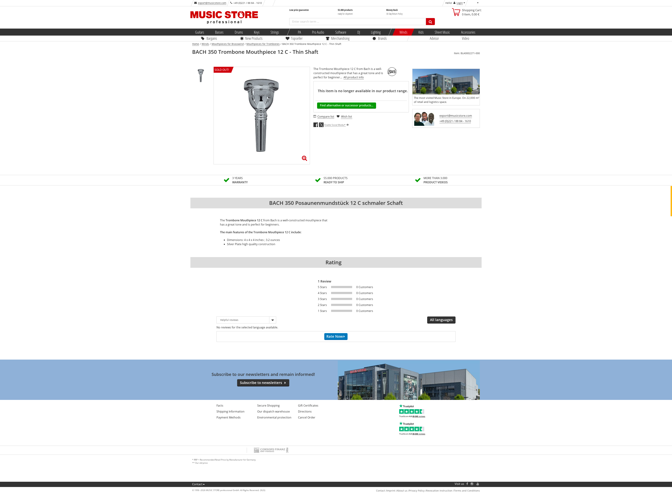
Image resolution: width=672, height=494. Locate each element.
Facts (219, 405)
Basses (219, 32)
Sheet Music (442, 32)
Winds (403, 32)
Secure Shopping (268, 405)
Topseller (297, 38)
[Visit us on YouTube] (478, 484)
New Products (253, 38)
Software (340, 32)
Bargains (211, 38)
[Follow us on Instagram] (472, 484)
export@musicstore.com (212, 3)
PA (299, 32)
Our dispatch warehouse (273, 411)
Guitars (199, 32)
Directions (305, 411)
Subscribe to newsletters (261, 382)
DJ (358, 32)
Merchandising (340, 38)
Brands (382, 38)
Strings (275, 32)
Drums (238, 32)
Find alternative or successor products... (346, 105)
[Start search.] (430, 21)
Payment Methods (228, 417)
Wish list (346, 116)
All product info (354, 77)
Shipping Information (230, 411)
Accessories (468, 32)
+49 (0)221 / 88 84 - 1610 (455, 121)
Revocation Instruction (439, 490)
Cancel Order (306, 417)
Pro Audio (318, 32)
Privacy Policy (417, 490)
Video (465, 38)
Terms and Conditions (467, 490)
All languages (441, 319)
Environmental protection (274, 417)
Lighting (376, 32)
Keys (257, 32)
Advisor (434, 38)
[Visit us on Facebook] (467, 484)
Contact (197, 484)
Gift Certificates (308, 405)
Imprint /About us (397, 490)
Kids (421, 32)
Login (460, 3)
